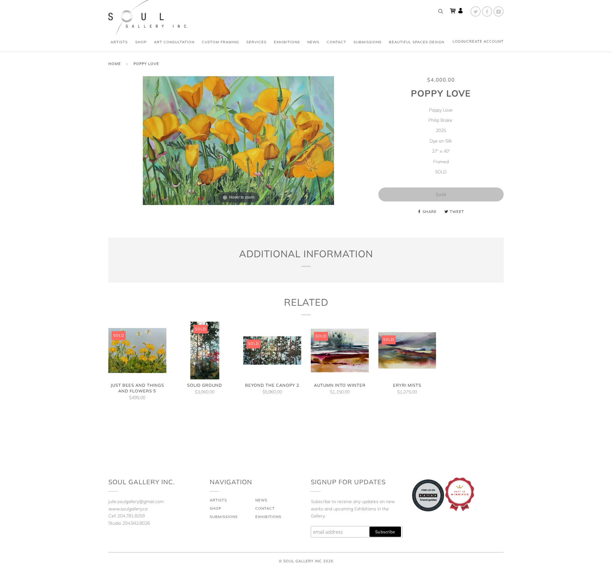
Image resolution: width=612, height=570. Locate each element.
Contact (336, 42)
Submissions (367, 42)
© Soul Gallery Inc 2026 (306, 561)
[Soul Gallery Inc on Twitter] (475, 11)
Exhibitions (287, 42)
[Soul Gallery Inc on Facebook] (487, 11)
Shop (141, 42)
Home (114, 64)
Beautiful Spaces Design (416, 42)
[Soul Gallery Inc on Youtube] (498, 11)
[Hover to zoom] (238, 140)
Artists (119, 42)
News (313, 42)
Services (256, 42)
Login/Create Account (478, 41)
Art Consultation (174, 42)
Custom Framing (220, 42)
